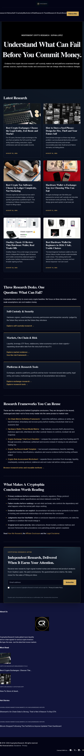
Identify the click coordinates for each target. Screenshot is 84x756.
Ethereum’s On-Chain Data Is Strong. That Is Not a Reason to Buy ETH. (28, 712)
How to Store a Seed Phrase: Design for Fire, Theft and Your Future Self (61, 130)
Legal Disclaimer (53, 533)
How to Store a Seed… (9, 691)
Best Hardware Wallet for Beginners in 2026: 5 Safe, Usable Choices (58, 245)
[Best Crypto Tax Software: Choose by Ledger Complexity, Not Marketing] (22, 170)
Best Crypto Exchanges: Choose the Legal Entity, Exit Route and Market (22, 130)
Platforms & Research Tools (19, 666)
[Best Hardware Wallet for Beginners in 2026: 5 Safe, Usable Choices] (61, 228)
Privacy (24, 745)
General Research (5, 707)
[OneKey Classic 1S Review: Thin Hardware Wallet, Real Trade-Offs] (22, 228)
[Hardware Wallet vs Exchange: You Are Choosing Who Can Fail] (61, 170)
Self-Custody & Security (17, 686)
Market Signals (15, 707)
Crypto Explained (5, 686)
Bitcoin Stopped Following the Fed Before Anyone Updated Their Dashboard (30, 726)
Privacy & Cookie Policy (56, 587)
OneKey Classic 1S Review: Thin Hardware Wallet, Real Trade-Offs (20, 245)
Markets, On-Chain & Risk (27, 707)
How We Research (15, 533)
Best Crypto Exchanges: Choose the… (16, 670)
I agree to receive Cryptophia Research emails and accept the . (37, 587)
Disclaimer (17, 745)
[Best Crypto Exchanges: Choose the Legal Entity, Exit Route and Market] (22, 113)
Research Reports (39, 707)
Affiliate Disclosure (33, 533)
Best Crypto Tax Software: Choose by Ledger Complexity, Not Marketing (21, 187)
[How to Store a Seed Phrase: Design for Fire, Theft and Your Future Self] (61, 113)
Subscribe (70, 582)
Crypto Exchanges (5, 666)
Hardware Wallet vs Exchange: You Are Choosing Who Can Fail (61, 187)
